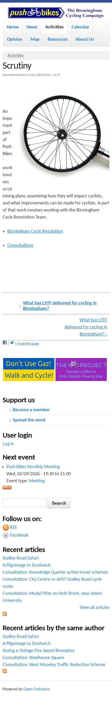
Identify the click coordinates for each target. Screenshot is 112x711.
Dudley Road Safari (21, 558)
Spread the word (29, 420)
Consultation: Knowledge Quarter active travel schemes (55, 572)
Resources (57, 39)
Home (12, 27)
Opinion (14, 39)
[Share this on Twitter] (12, 343)
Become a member (31, 410)
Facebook (19, 535)
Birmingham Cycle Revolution (35, 231)
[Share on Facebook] (5, 343)
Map (35, 39)
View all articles (94, 607)
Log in (8, 444)
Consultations (20, 245)
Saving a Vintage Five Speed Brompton (39, 650)
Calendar (80, 27)
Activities (54, 27)
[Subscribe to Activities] (5, 614)
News (32, 27)
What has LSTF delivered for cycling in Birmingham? (60, 306)
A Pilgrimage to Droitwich (27, 565)
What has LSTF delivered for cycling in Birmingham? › (86, 327)
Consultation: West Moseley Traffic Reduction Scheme (54, 664)
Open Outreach (36, 689)
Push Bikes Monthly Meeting (33, 467)
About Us (85, 39)
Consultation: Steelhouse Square (33, 657)
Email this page (28, 343)
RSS (13, 527)
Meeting (37, 481)
